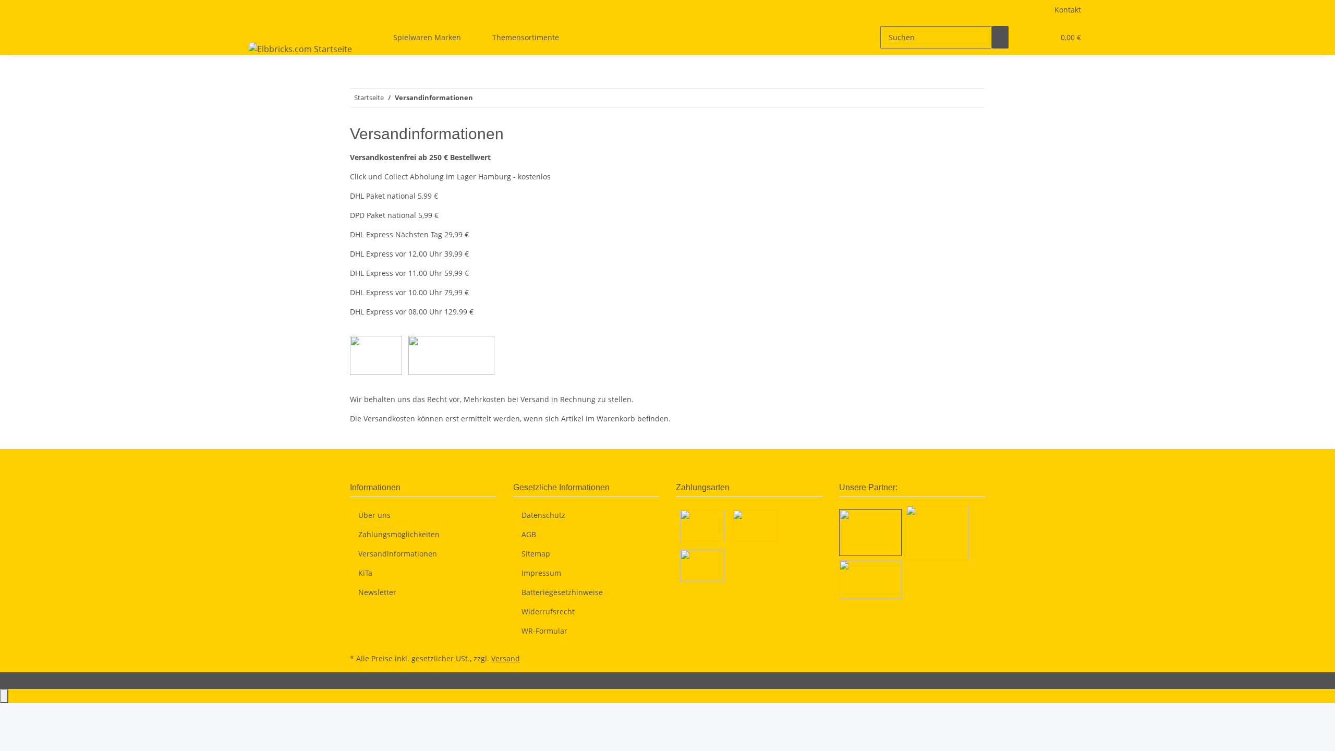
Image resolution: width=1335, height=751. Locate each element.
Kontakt (1067, 10)
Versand (505, 658)
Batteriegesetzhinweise (562, 592)
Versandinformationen (397, 554)
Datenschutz (543, 515)
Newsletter (377, 592)
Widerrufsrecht (548, 611)
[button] (1025, 37)
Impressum (541, 573)
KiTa (365, 573)
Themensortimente (525, 37)
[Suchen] (1000, 37)
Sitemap (535, 554)
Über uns (374, 515)
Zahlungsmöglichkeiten (399, 534)
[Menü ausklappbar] (259, 28)
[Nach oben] (4, 696)
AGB (528, 534)
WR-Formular (544, 631)
